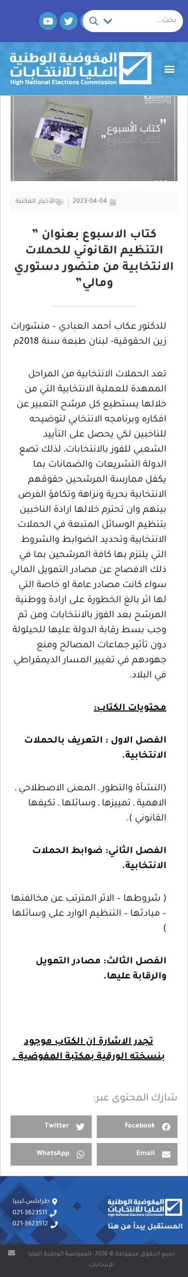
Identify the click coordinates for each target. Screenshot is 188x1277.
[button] (169, 69)
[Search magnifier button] (94, 21)
